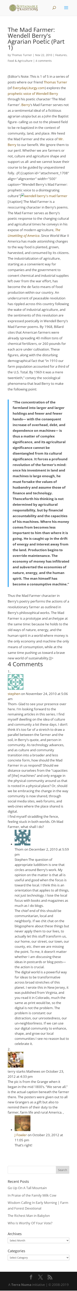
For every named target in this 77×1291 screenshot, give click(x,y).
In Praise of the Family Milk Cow (32, 1195)
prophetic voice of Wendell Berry (33, 93)
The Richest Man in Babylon (29, 1215)
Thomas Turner (22, 55)
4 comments (44, 61)
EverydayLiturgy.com (29, 88)
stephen (14, 693)
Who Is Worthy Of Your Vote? (30, 1223)
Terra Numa (21, 1284)
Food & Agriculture (20, 61)
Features (61, 55)
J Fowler (21, 1135)
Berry (25, 104)
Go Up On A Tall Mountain (27, 1188)
